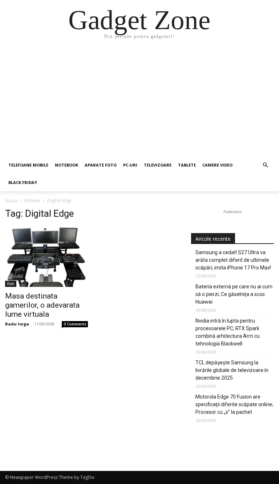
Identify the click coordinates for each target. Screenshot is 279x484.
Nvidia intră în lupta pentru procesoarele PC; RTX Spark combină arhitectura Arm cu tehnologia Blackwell (227, 332)
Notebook (66, 165)
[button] (265, 165)
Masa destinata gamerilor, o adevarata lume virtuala (42, 305)
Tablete (187, 165)
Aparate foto (101, 165)
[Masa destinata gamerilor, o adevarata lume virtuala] (46, 257)
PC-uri (130, 165)
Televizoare (157, 165)
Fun (10, 283)
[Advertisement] (139, 102)
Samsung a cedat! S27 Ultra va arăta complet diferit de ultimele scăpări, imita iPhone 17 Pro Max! (233, 260)
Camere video (217, 165)
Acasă (11, 200)
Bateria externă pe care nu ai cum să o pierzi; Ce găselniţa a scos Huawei (233, 294)
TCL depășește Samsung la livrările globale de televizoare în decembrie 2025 (231, 370)
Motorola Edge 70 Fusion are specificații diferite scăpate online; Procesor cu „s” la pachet (234, 404)
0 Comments (75, 324)
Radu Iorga (17, 324)
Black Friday (22, 182)
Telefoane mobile (28, 165)
